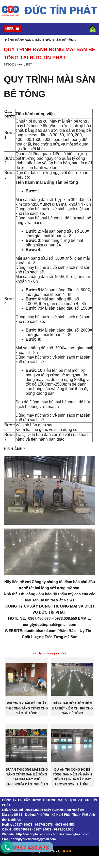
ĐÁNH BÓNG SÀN (18, 40)
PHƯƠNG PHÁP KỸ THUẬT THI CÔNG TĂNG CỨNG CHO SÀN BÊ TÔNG (27, 708)
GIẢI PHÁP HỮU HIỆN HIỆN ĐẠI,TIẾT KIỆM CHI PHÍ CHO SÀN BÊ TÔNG (72, 708)
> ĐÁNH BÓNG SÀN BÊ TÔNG (54, 40)
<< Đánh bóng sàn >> (49, 653)
